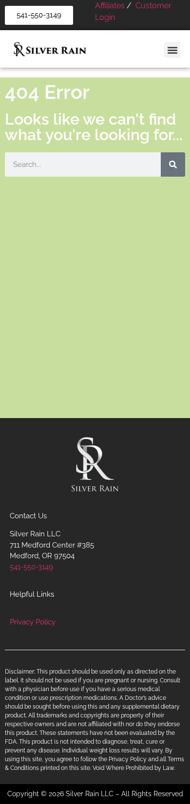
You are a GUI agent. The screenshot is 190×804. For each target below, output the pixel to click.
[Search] (173, 164)
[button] (172, 50)
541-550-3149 (31, 567)
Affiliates (110, 5)
